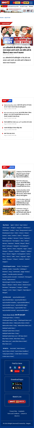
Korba (18, 266)
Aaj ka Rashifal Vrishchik (8, 310)
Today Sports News (7, 354)
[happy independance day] (17, 10)
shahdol (21, 259)
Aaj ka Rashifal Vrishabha (9, 302)
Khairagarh (28, 277)
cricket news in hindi (7, 356)
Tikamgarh (25, 235)
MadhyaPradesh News (8, 328)
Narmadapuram (6, 241)
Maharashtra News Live (24, 325)
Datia (9, 235)
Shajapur (22, 251)
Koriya (4, 279)
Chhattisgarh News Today (9, 320)
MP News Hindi (22, 336)
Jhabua (4, 238)
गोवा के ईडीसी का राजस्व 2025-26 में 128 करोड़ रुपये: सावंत (18, 123)
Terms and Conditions (13, 413)
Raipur (14, 290)
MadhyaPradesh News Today (10, 333)
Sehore (9, 249)
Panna (21, 238)
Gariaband (21, 277)
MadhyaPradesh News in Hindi (10, 331)
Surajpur (19, 287)
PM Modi (31, 6)
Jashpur (4, 274)
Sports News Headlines (21, 351)
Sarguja (4, 290)
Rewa (3, 254)
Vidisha (29, 251)
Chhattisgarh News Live (24, 320)
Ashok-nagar (5, 228)
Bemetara (25, 282)
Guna (17, 230)
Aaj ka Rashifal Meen (7, 300)
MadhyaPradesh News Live (9, 336)
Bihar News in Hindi (7, 339)
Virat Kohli (13, 348)
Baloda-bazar (26, 285)
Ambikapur (23, 269)
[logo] (5, 4)
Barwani (16, 238)
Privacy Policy (13, 411)
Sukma (25, 287)
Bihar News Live (6, 341)
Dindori (14, 235)
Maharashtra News (7, 323)
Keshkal (4, 269)
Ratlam (27, 241)
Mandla (17, 243)
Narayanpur (13, 287)
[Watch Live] (17, 403)
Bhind (27, 243)
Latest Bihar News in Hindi (19, 341)
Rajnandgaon (26, 290)
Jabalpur (10, 238)
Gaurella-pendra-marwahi (15, 274)
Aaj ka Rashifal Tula (20, 308)
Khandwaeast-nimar (8, 233)
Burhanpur (9, 246)
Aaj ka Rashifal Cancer (8, 305)
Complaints (21, 411)
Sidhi (13, 256)
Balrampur (5, 287)
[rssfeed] (12, 371)
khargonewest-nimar (25, 230)
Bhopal (22, 243)
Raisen (8, 254)
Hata (3, 256)
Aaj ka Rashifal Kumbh (19, 297)
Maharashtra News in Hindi (21, 323)
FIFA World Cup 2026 (13, 6)
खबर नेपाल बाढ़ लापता (10, 134)
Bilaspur (10, 285)
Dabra (19, 235)
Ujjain (12, 225)
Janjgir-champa (25, 272)
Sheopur (4, 251)
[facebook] (10, 368)
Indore (17, 225)
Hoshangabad (24, 246)
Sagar (25, 249)
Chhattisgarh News (7, 318)
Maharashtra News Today (9, 325)
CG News (16, 318)
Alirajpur (13, 228)
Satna (29, 249)
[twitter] (15, 368)
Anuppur (19, 228)
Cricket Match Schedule (21, 354)
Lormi (9, 290)
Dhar (22, 241)
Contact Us (24, 413)
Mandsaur (11, 243)
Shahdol (16, 251)
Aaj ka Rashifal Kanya (8, 308)
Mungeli (4, 293)
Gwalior (12, 230)
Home (1, 17)
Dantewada (16, 272)
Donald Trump (23, 6)
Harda (4, 249)
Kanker (10, 269)
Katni (16, 233)
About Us (17, 416)
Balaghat (16, 246)
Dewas (26, 233)
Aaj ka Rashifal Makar (22, 310)
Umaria (21, 233)
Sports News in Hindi (8, 351)
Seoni (14, 249)
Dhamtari (5, 272)
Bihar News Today (19, 339)
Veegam (28, 423)
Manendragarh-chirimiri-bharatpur (11, 282)
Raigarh (20, 290)
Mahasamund (11, 279)
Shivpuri (11, 251)
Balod (15, 285)
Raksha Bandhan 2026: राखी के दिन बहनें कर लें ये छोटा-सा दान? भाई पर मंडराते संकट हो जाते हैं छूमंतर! (18, 107)
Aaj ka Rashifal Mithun (23, 302)
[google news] (24, 368)
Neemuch (26, 238)
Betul (3, 246)
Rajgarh (14, 254)
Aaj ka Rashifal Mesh (20, 300)
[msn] (22, 371)
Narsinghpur (16, 241)
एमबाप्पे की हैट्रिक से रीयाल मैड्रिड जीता (13, 129)
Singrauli (19, 249)
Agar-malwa (23, 225)
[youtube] (19, 368)
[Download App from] (17, 385)
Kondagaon (25, 266)
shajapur (4, 262)
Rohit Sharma (20, 348)
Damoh (4, 235)
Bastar (19, 285)
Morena (4, 243)
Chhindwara (26, 228)
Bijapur (4, 285)
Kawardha (16, 269)
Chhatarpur (5, 230)
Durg (10, 272)
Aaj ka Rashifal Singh (21, 305)
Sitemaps (17, 371)
